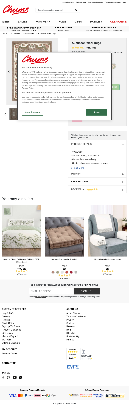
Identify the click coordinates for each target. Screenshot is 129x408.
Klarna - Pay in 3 (10, 336)
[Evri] (72, 366)
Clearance (118, 21)
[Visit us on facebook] (4, 377)
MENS (6, 21)
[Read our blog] (20, 377)
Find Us (70, 339)
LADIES (22, 21)
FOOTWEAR (43, 21)
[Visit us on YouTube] (14, 377)
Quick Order (8, 323)
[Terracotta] (66, 272)
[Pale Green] (113, 66)
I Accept (96, 112)
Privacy (70, 319)
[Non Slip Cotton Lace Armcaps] (107, 230)
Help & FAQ (8, 313)
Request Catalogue (11, 329)
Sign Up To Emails (11, 326)
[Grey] (75, 272)
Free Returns (79, 181)
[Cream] (62, 272)
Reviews (70, 326)
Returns (6, 319)
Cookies (70, 323)
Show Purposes (32, 112)
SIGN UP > (87, 291)
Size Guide (7, 332)
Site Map (70, 332)
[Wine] (71, 272)
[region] (64, 86)
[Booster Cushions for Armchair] (64, 230)
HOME (62, 21)
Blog (68, 329)
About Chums (73, 313)
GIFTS (78, 21)
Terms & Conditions (76, 316)
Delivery (76, 173)
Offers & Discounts (11, 342)
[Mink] (53, 272)
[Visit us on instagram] (8, 377)
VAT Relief (7, 339)
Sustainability (72, 336)
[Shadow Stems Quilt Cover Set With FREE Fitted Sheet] (21, 230)
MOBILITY (96, 21)
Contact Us (9, 363)
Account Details (9, 353)
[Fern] (57, 272)
